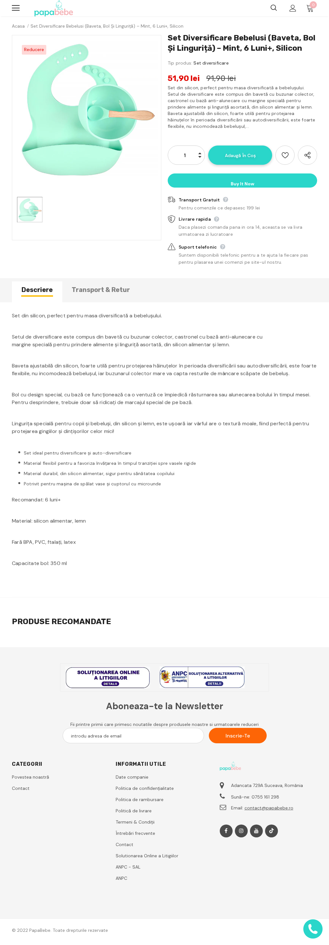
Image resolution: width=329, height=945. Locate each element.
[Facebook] (226, 831)
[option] (86, 110)
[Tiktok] (271, 831)
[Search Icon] (274, 8)
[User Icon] (292, 8)
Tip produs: (180, 63)
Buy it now (242, 184)
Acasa (18, 26)
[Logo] (53, 8)
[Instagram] (241, 831)
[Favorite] (285, 155)
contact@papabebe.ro (269, 808)
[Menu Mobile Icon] (16, 8)
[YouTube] (256, 831)
